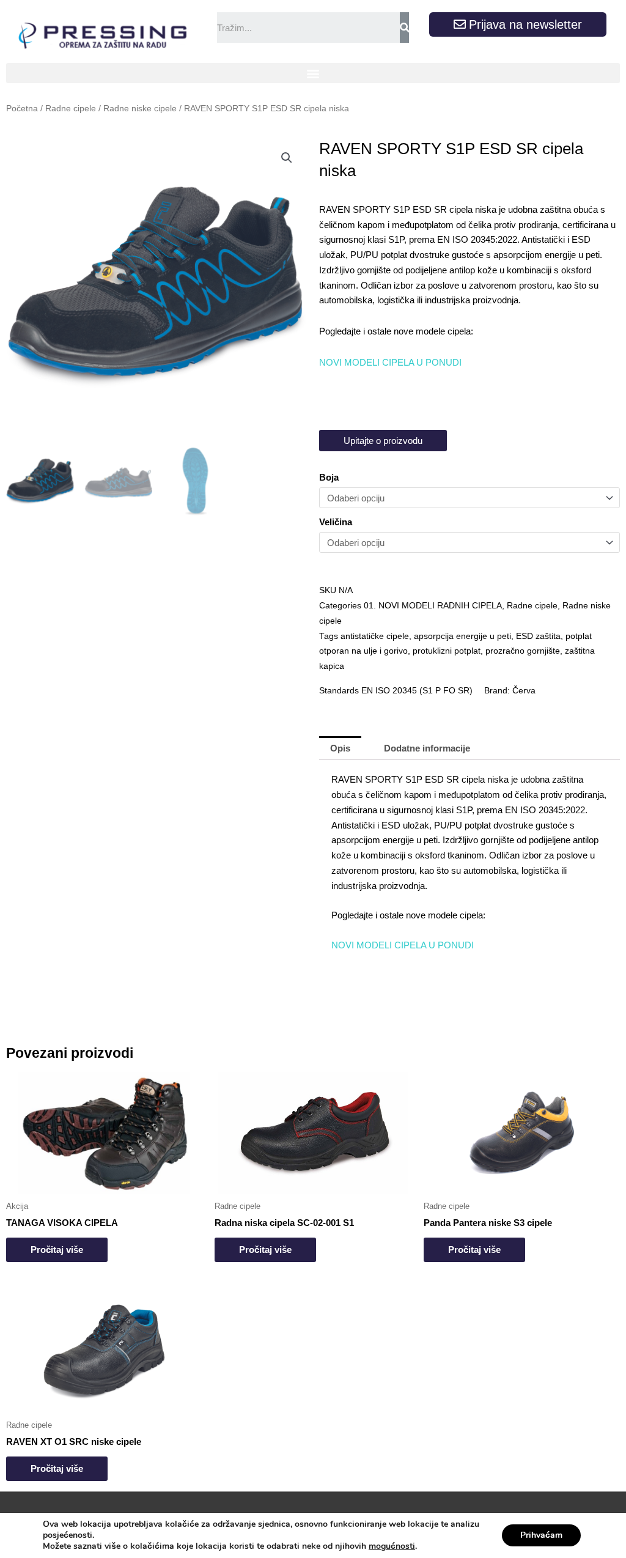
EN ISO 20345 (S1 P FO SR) (417, 690)
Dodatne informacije (427, 748)
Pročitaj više (57, 1249)
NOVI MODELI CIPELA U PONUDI (390, 362)
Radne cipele (70, 108)
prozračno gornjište (522, 650)
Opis (340, 748)
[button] (313, 73)
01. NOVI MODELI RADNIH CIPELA (433, 605)
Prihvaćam (541, 1535)
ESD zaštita (538, 636)
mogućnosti (392, 1546)
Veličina (335, 522)
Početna (22, 108)
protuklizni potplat (447, 650)
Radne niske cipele (140, 108)
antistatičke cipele (375, 636)
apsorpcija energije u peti (462, 636)
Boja (329, 477)
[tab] (340, 748)
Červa (524, 690)
